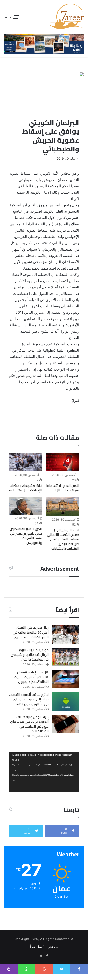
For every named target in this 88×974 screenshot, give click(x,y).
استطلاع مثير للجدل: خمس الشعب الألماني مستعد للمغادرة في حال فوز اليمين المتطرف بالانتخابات (63, 539)
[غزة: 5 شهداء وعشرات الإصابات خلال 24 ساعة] (25, 462)
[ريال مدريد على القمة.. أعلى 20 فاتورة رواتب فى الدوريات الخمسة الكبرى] (65, 634)
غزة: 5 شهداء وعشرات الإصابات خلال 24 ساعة (25, 487)
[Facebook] (47, 956)
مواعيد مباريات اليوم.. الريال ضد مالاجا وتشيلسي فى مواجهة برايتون (30, 654)
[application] (44, 772)
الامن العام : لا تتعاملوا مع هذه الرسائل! (62, 487)
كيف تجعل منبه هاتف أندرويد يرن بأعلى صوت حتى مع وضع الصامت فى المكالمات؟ (29, 724)
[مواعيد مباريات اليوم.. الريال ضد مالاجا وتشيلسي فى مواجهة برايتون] (65, 657)
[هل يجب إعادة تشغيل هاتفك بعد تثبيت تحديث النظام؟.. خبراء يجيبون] (65, 679)
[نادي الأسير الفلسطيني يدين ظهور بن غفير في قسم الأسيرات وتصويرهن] (25, 506)
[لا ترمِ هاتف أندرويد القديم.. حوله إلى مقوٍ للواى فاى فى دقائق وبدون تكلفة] (65, 701)
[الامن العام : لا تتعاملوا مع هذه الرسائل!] (62, 462)
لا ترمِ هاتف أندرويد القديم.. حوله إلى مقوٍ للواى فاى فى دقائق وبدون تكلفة (29, 699)
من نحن (53, 946)
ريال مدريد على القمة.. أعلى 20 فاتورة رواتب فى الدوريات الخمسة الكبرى (31, 632)
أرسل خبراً (37, 946)
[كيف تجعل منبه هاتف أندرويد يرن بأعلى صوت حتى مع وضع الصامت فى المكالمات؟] (65, 724)
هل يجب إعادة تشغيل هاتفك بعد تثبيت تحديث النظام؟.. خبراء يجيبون (31, 677)
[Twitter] (41, 956)
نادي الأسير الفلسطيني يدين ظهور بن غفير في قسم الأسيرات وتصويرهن (25, 536)
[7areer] (67, 16)
